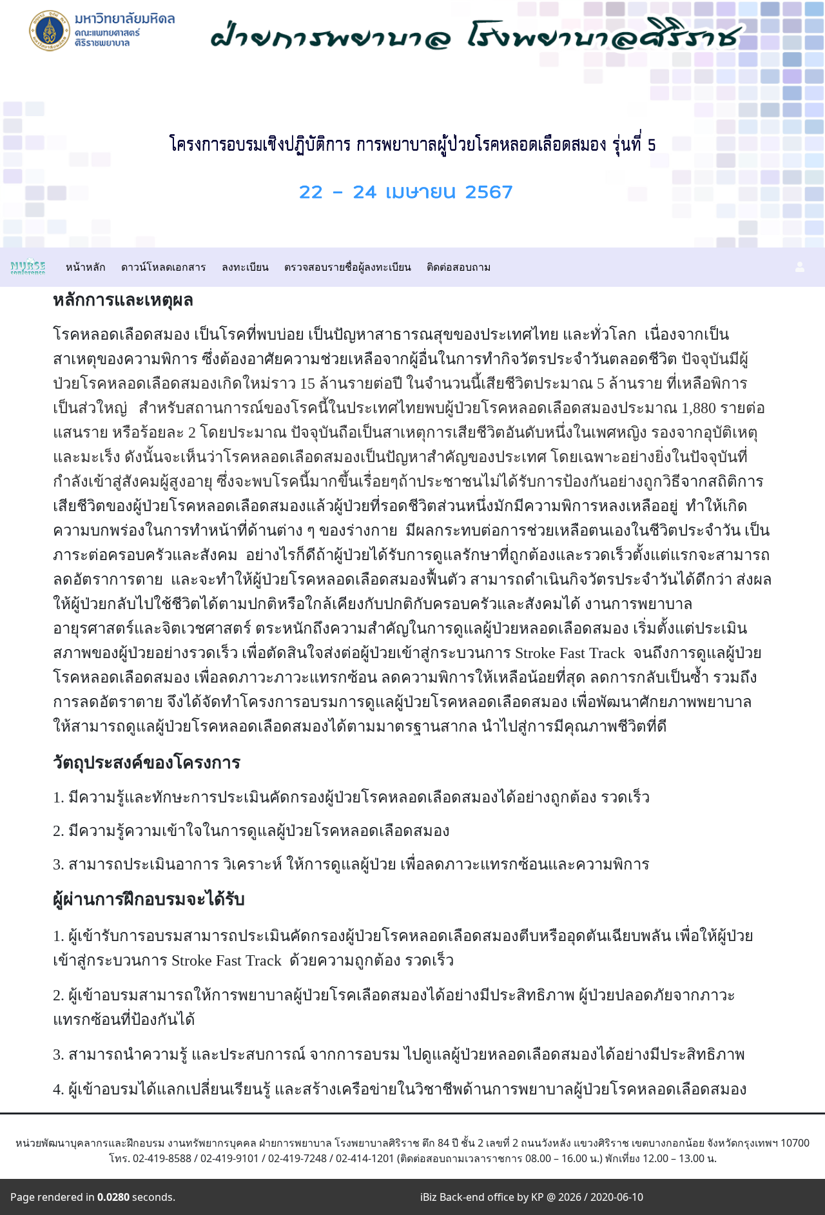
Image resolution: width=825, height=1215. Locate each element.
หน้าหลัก (86, 267)
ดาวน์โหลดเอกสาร (163, 267)
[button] (800, 267)
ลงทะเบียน (245, 267)
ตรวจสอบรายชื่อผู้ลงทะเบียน (347, 267)
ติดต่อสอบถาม (459, 267)
